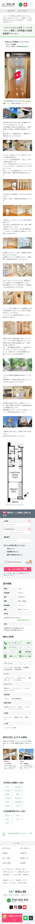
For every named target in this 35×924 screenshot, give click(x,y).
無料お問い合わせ (25, 5)
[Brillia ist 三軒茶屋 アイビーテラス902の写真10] (25, 243)
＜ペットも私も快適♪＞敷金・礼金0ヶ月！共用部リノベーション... (26, 767)
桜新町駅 (7, 794)
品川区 (7, 823)
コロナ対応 (12, 883)
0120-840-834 (21, 5)
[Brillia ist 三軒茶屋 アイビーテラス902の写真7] (10, 210)
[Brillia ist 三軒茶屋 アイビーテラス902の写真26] (10, 421)
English (5, 883)
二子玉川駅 (7, 798)
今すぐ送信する (19, 569)
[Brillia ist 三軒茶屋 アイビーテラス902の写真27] (25, 421)
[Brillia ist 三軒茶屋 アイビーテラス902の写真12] (17, 270)
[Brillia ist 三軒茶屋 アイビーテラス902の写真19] (27, 328)
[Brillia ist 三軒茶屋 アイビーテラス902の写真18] (17, 328)
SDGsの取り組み (22, 883)
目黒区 (7, 819)
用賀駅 (17, 794)
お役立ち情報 (6, 863)
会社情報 (22, 863)
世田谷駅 (7, 805)
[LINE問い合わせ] (25, 918)
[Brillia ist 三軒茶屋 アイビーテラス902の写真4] (25, 145)
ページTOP (16, 843)
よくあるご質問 (16, 874)
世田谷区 (7, 815)
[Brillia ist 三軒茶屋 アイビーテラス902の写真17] (8, 328)
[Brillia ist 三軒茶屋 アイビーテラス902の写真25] (27, 392)
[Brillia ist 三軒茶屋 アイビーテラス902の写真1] (10, 113)
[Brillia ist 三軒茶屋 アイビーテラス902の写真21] (17, 364)
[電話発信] (31, 918)
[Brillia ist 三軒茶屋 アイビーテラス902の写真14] (8, 297)
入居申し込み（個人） (20, 869)
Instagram (15, 907)
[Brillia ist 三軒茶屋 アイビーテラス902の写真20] (8, 364)
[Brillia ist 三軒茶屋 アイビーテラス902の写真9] (10, 243)
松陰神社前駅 (18, 802)
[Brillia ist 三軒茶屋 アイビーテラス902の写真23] (8, 392)
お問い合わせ (6, 848)
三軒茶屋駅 (7, 790)
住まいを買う (6, 858)
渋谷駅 (7, 787)
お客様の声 (23, 853)
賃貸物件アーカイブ (8, 880)
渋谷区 (17, 815)
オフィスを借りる (7, 869)
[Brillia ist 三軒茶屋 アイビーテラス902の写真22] (27, 364)
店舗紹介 (5, 853)
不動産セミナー (24, 858)
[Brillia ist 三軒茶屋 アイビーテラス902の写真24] (17, 392)
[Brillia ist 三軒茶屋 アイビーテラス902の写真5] (10, 184)
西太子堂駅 (17, 798)
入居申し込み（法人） (9, 872)
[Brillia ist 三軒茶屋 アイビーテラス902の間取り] (17, 472)
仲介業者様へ (6, 874)
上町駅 (17, 805)
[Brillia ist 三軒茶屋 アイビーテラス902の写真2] (25, 113)
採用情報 (25, 874)
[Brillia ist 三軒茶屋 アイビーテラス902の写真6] (25, 184)
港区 (18, 819)
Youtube (25, 907)
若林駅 (7, 802)
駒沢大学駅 (17, 790)
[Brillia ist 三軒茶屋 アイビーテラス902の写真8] (25, 210)
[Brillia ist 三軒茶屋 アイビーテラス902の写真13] (27, 270)
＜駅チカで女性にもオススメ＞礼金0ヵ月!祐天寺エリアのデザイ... (10, 767)
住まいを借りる (24, 848)
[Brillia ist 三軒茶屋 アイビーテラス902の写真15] (17, 297)
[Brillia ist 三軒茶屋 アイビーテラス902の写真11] (8, 270)
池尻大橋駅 (17, 787)
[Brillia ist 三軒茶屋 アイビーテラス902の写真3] (10, 145)
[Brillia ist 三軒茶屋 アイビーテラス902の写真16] (27, 297)
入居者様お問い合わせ (23, 872)
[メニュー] (31, 3)
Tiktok (20, 907)
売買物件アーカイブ (21, 880)
